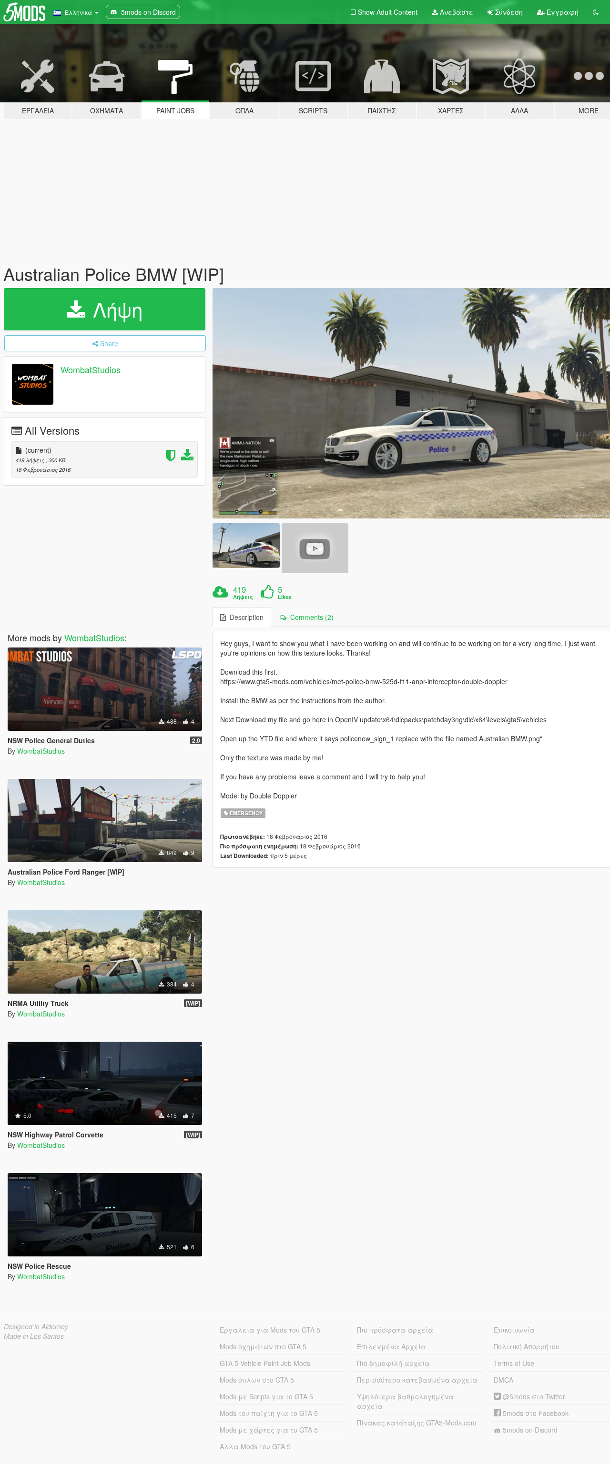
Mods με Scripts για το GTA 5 (266, 1396)
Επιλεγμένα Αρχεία (391, 1346)
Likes (284, 597)
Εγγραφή (562, 12)
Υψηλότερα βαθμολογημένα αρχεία (405, 1401)
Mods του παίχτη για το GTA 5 (269, 1413)
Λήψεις (243, 597)
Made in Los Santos (34, 1336)
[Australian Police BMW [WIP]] (246, 545)
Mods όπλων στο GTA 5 (257, 1379)
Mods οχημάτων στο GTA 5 (263, 1346)
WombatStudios (91, 369)
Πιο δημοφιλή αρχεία (393, 1363)
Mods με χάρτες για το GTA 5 (269, 1429)
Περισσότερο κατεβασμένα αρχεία (417, 1379)
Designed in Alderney (36, 1326)
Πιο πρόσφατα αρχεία (395, 1330)
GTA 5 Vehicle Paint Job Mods (265, 1363)
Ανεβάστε (455, 12)
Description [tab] (245, 617)
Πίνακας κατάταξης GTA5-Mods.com (417, 1422)
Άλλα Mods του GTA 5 (255, 1446)
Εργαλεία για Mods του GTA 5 (270, 1330)
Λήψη (114, 309)
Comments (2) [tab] (310, 617)
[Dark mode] (596, 12)
